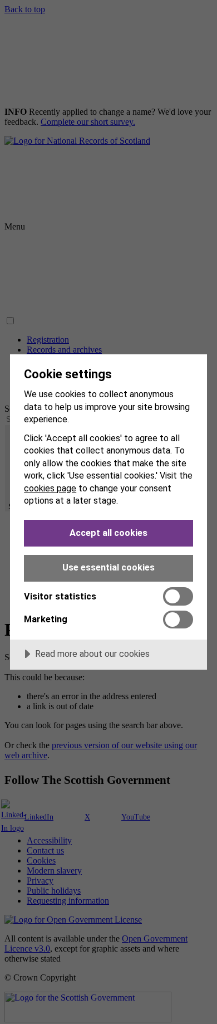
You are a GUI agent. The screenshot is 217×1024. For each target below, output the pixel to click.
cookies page (50, 488)
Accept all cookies (108, 533)
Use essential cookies (108, 567)
